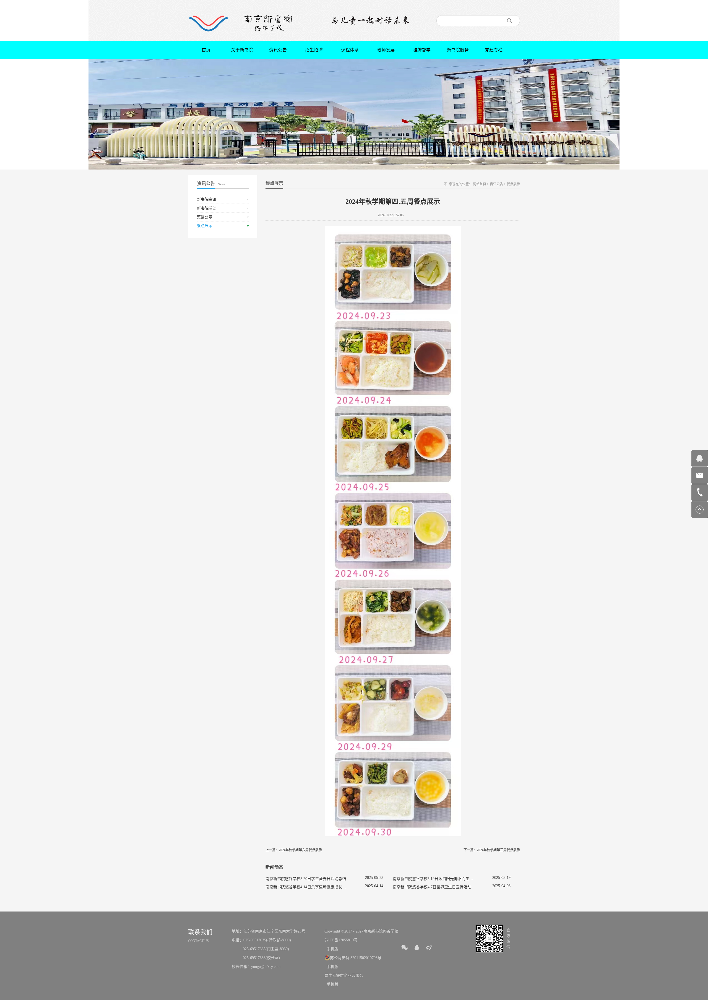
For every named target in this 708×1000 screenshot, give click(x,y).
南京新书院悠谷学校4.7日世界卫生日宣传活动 (432, 887)
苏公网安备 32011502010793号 (355, 958)
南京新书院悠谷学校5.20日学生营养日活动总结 (306, 879)
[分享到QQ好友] (416, 947)
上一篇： (294, 850)
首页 (206, 50)
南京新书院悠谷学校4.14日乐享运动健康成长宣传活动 (312, 887)
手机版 (331, 949)
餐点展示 (513, 184)
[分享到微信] (404, 947)
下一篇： (492, 850)
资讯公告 (496, 184)
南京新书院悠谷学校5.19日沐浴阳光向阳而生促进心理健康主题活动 (450, 879)
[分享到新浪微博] (429, 947)
